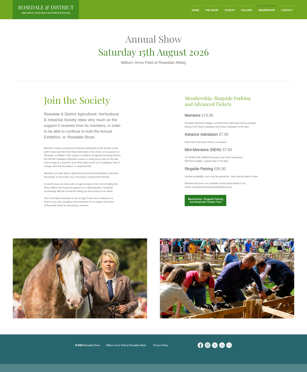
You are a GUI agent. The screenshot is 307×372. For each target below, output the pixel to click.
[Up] (229, 345)
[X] (215, 345)
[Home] (222, 345)
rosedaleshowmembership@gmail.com (211, 187)
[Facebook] (200, 345)
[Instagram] (207, 345)
